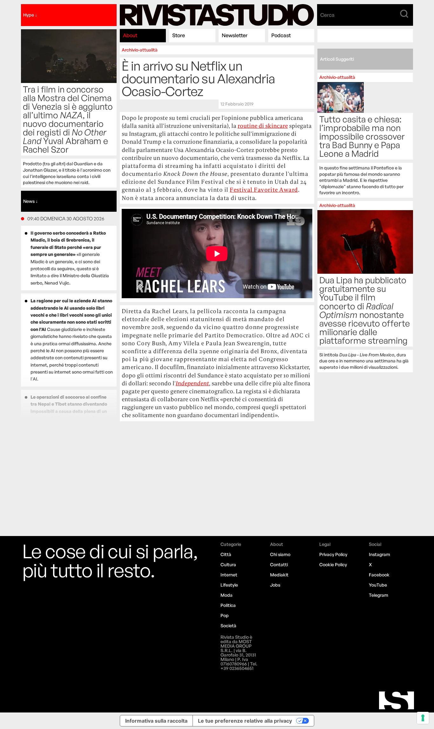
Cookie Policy (333, 564)
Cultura (228, 564)
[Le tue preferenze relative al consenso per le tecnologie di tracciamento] (423, 718)
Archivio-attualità (140, 49)
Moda (226, 595)
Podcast (281, 35)
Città (225, 554)
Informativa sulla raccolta (156, 721)
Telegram (378, 595)
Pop (224, 615)
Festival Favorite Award (264, 189)
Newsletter (235, 35)
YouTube (378, 585)
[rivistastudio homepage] (217, 15)
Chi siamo (280, 554)
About (130, 35)
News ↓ (30, 201)
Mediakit (279, 574)
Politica (228, 605)
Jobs (275, 585)
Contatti (279, 564)
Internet (228, 574)
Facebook (379, 574)
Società (228, 625)
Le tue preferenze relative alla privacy (245, 721)
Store (178, 35)
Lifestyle (229, 585)
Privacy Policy (333, 554)
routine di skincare (263, 125)
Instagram (379, 554)
